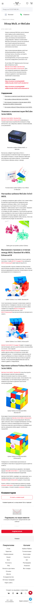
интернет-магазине (7, 485)
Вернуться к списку (8, 19)
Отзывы (8, 571)
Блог (8, 560)
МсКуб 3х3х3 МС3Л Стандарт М (10, 345)
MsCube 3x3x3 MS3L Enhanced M (10, 120)
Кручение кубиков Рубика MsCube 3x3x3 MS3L (18, 107)
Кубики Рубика (27, 548)
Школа (8, 574)
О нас (8, 548)
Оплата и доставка (8, 568)
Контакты (8, 563)
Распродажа (27, 563)
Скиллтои (27, 557)
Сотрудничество (8, 577)
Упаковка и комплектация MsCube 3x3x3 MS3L (18, 96)
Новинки (26, 14)
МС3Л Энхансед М (6, 263)
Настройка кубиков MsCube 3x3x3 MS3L (16, 99)
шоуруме (21, 487)
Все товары (27, 568)
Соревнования (8, 554)
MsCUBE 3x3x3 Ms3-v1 (12, 471)
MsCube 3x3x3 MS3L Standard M (10, 118)
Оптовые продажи (8, 580)
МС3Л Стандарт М (17, 261)
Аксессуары (27, 554)
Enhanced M (14, 480)
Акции (8, 557)
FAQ (8, 565)
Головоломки (26, 551)
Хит (27, 560)
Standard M (4, 480)
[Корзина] (31, 3)
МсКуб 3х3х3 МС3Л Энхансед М (10, 350)
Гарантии (8, 551)
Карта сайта (8, 582)
